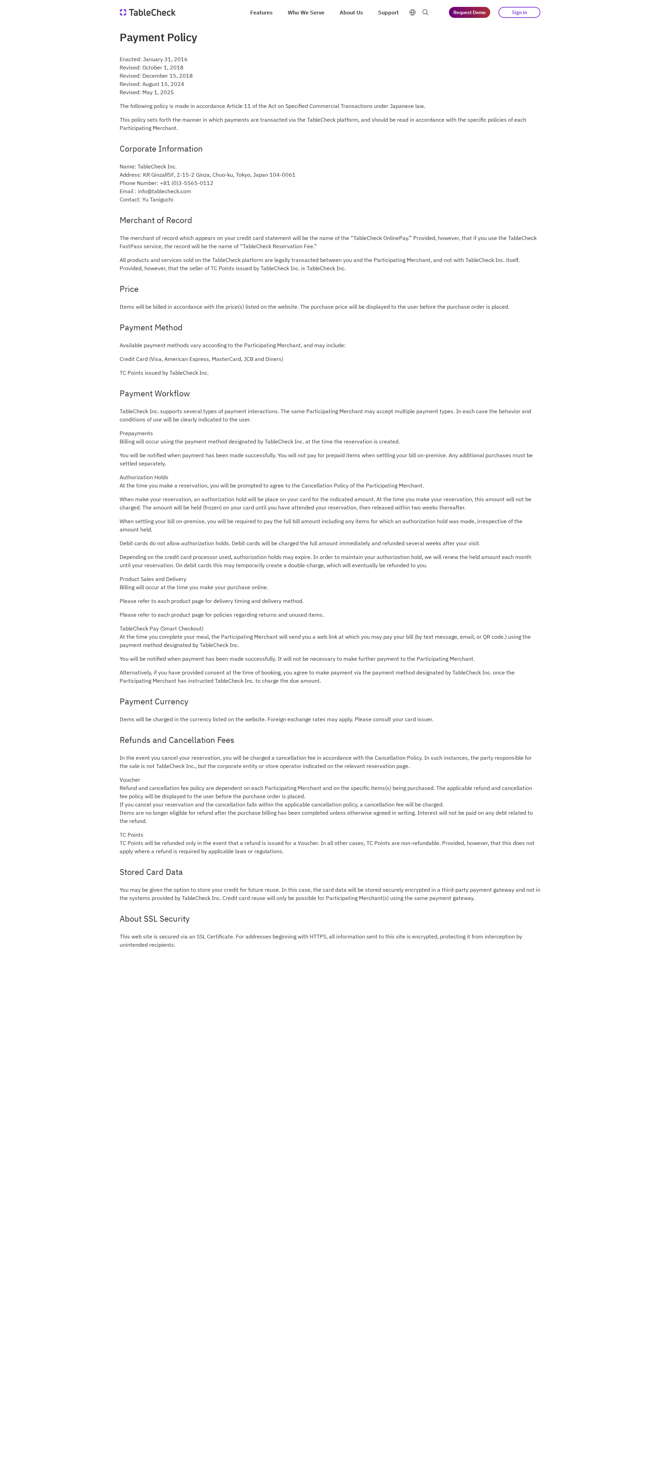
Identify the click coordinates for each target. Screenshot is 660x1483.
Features (261, 12)
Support (388, 12)
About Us (351, 12)
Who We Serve (306, 12)
